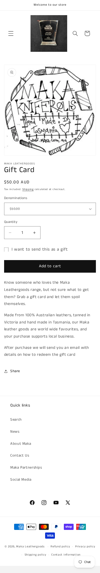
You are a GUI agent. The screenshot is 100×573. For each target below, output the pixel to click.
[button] (11, 33)
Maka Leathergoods (30, 547)
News (14, 431)
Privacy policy (85, 547)
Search (16, 419)
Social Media (21, 479)
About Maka (20, 443)
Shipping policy (35, 555)
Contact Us (19, 455)
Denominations (15, 198)
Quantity (10, 222)
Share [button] (15, 371)
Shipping (28, 189)
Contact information (66, 555)
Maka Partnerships (26, 467)
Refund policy (60, 547)
